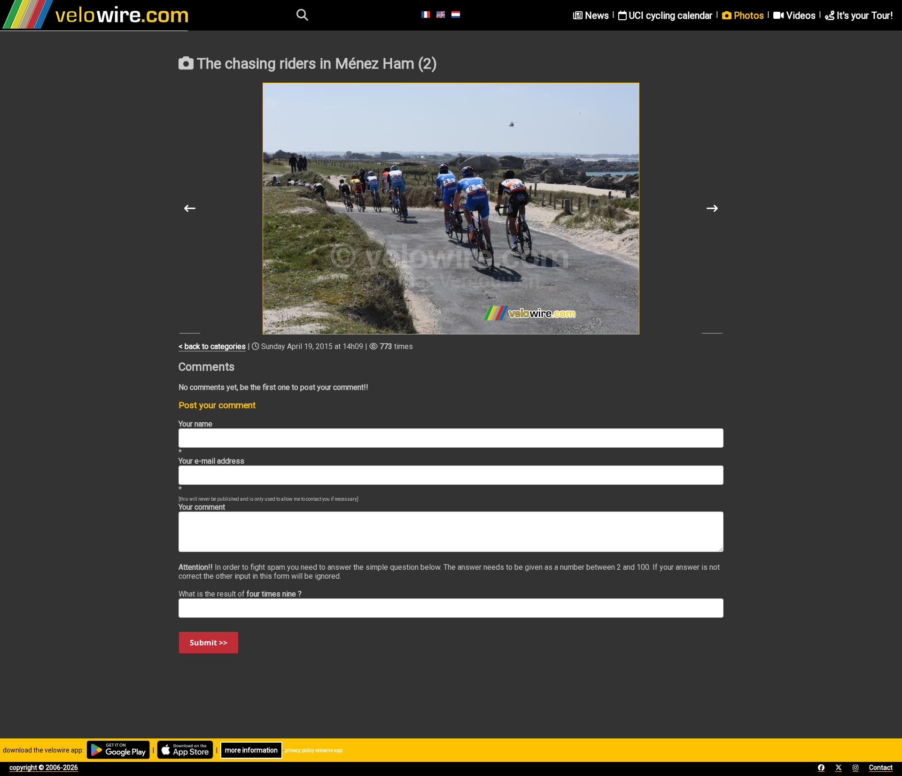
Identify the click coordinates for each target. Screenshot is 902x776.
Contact (881, 767)
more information (251, 750)
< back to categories (212, 346)
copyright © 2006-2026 (43, 767)
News (596, 15)
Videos (800, 15)
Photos (747, 15)
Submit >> (208, 642)
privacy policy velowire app (313, 750)
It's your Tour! (863, 15)
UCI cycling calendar (670, 15)
